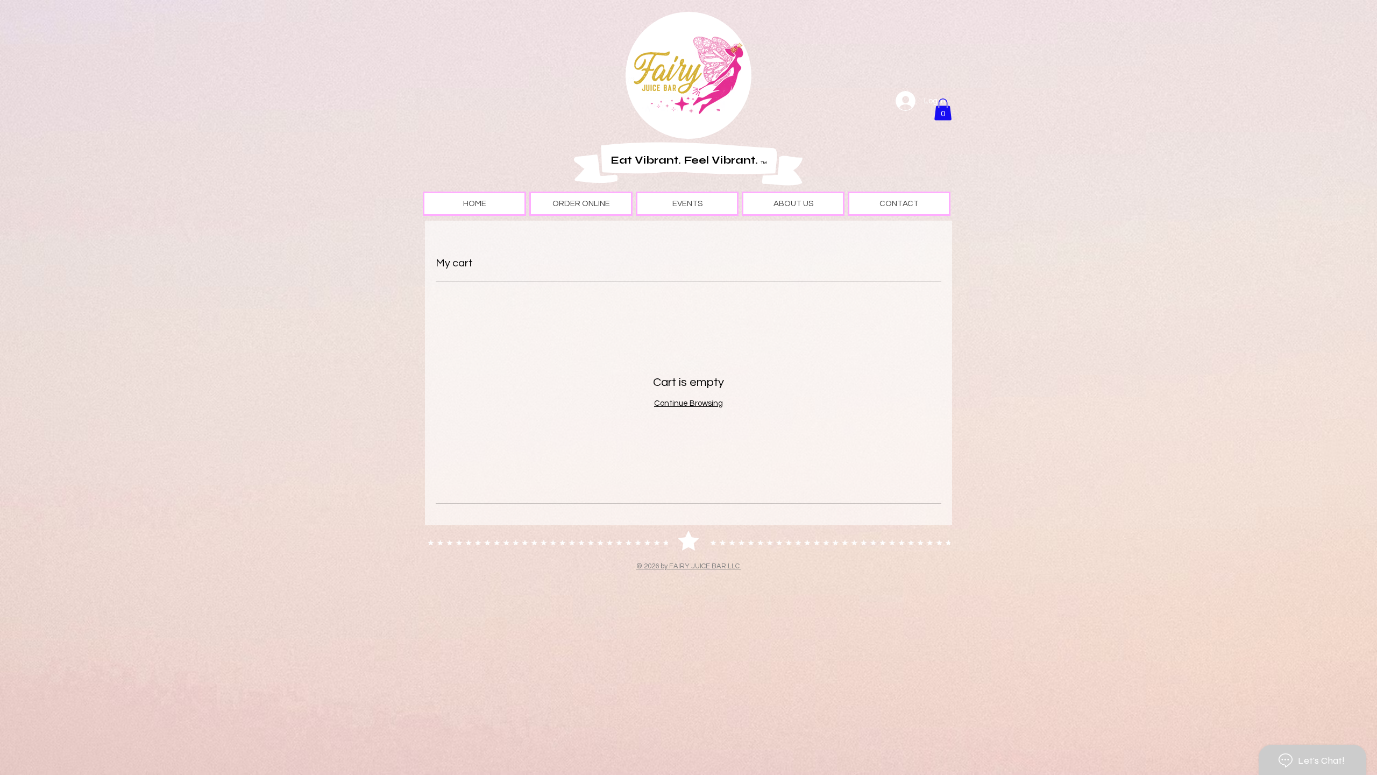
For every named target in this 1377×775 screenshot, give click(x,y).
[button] (943, 109)
